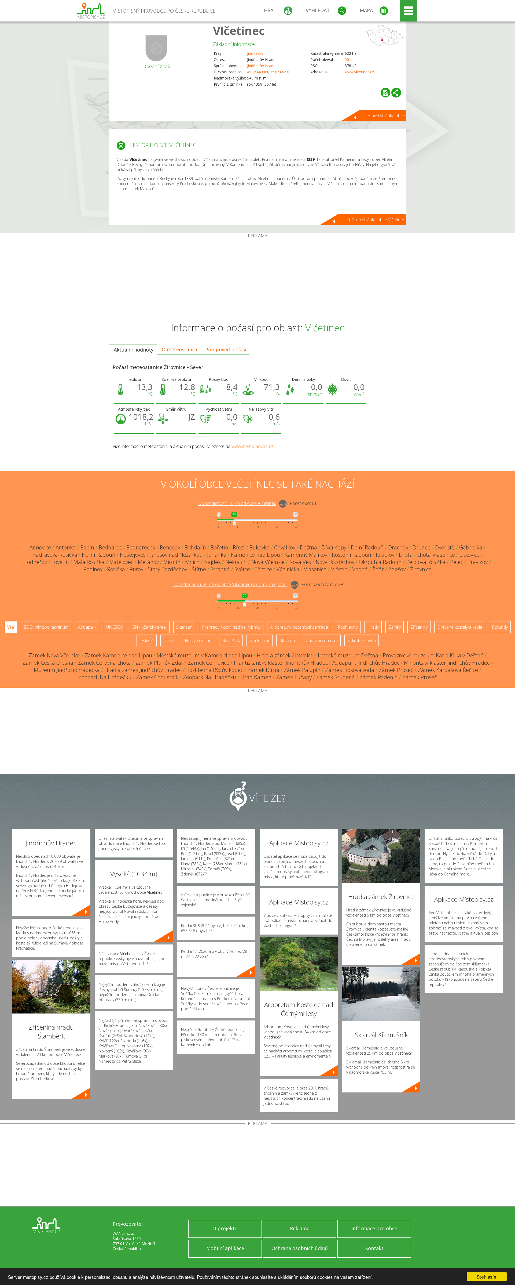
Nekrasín (236, 562)
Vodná (360, 569)
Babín (87, 547)
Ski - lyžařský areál (150, 627)
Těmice (263, 569)
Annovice (40, 547)
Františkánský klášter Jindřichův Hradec (281, 662)
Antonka (66, 547)
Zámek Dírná (263, 670)
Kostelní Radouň (351, 554)
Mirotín (172, 562)
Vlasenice (315, 569)
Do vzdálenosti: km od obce (237, 503)
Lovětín (60, 562)
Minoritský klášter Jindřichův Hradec (447, 662)
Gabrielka (470, 547)
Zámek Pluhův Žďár (159, 662)
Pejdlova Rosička (426, 562)
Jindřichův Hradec (262, 65)
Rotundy (500, 627)
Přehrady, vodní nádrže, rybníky (231, 627)
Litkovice (469, 554)
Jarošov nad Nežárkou (176, 554)
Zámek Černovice (208, 662)
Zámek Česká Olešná (48, 662)
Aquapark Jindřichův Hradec (365, 662)
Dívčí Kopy (334, 547)
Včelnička (288, 569)
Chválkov (284, 547)
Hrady (373, 627)
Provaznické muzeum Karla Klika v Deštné (433, 655)
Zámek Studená (335, 677)
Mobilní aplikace (225, 1248)
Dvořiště (445, 547)
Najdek (212, 562)
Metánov (148, 562)
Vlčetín (339, 569)
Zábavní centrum (322, 640)
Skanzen (184, 627)
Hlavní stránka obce (386, 116)
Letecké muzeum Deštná (348, 655)
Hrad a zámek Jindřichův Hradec (143, 670)
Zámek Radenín (378, 677)
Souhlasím (487, 1276)
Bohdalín (195, 547)
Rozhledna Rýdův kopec (214, 670)
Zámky (394, 627)
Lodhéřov (35, 562)
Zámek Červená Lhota (104, 662)
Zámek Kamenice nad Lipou (118, 655)
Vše (10, 627)
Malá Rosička (89, 562)
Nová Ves (300, 562)
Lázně (169, 640)
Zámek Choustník (157, 677)
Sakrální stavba (361, 640)
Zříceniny (419, 627)
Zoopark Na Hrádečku (104, 677)
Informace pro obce (374, 1228)
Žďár (378, 569)
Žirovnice (421, 569)
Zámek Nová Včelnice (54, 655)
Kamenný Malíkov (306, 554)
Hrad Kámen (256, 677)
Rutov (136, 569)
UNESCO (114, 627)
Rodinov (92, 569)
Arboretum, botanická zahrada (299, 627)
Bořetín (219, 547)
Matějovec (121, 562)
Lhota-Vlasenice (436, 554)
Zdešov (397, 569)
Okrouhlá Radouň (380, 562)
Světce (242, 569)
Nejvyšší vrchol (198, 640)
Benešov (170, 547)
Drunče (422, 547)
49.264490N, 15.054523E (268, 71)
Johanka (216, 554)
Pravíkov (478, 562)
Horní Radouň (98, 554)
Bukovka (259, 547)
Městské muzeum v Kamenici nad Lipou (204, 655)
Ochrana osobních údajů (299, 1248)
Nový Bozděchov (335, 562)
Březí (239, 547)
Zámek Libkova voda (349, 670)
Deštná (308, 547)
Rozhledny (348, 627)
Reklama (300, 1228)
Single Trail (259, 640)
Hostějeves (133, 554)
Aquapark (87, 627)
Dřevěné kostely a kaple (459, 627)
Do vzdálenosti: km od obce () (230, 585)
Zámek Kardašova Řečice (448, 670)
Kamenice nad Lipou (255, 554)
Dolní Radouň (367, 547)
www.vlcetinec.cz (359, 71)
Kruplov (385, 554)
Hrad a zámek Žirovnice (285, 655)
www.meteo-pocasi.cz (252, 446)
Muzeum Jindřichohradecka (67, 670)
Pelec (456, 562)
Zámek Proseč (396, 670)
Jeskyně (146, 640)
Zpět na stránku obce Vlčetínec (375, 220)
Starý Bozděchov (167, 569)
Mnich (192, 562)
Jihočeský (255, 53)
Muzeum (287, 640)
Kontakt (374, 1248)
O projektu (225, 1228)
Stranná (220, 569)
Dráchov (398, 547)
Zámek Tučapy (294, 677)
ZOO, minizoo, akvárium (46, 627)
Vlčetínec (239, 30)
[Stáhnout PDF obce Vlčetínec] (385, 92)
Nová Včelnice (268, 562)
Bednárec (110, 547)
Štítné (199, 569)
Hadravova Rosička (54, 554)
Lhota (406, 554)
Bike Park (231, 640)
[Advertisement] (257, 278)
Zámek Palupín (302, 670)
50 (347, 59)
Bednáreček (140, 547)
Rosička (116, 569)
